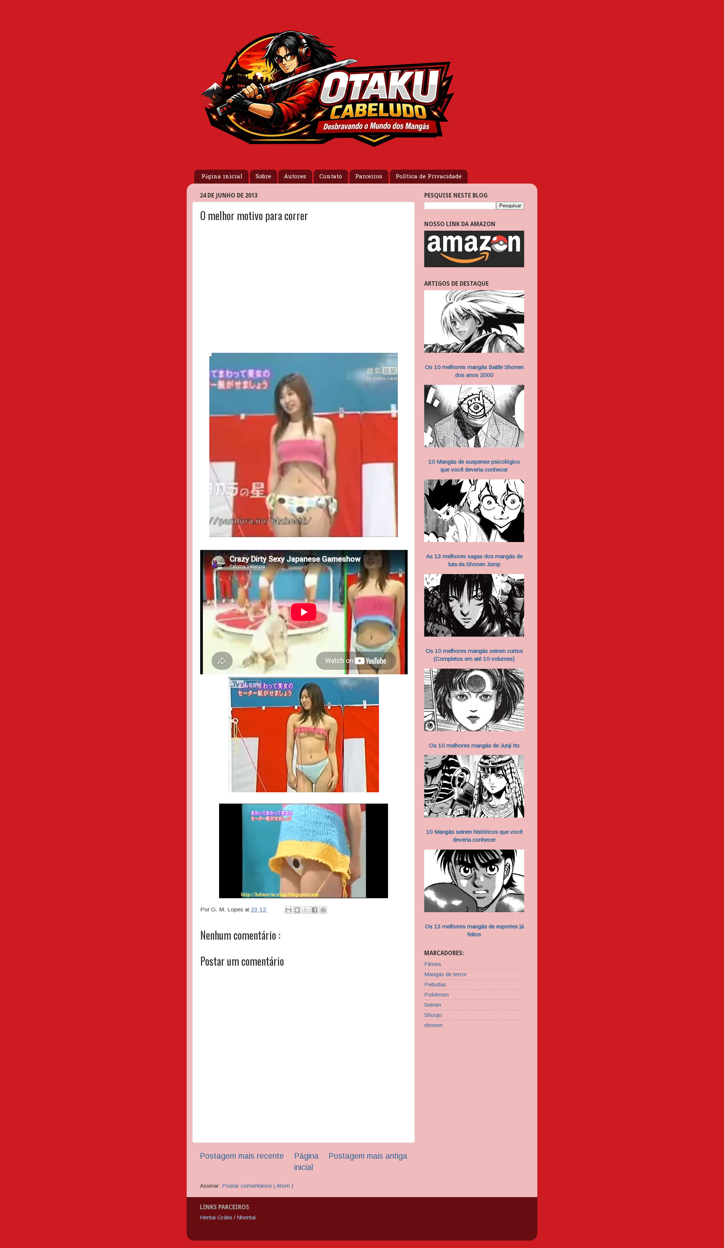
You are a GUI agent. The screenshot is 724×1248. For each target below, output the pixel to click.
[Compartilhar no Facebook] (314, 910)
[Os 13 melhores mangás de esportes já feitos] (474, 910)
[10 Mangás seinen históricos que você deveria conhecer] (474, 815)
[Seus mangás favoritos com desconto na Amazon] (474, 265)
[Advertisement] (303, 293)
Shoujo (433, 1015)
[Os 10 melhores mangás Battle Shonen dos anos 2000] (474, 351)
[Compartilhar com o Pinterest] (323, 910)
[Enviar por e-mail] (288, 910)
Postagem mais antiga (367, 1156)
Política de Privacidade (429, 177)
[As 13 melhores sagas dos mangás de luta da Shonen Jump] (474, 540)
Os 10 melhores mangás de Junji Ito (474, 745)
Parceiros (368, 177)
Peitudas (435, 984)
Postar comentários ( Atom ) (257, 1185)
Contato (330, 177)
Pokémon (436, 994)
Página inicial (221, 177)
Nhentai (246, 1217)
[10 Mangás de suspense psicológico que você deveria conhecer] (474, 445)
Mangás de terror (445, 974)
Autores (295, 177)
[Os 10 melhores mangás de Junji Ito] (474, 729)
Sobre (263, 177)
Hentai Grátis (216, 1217)
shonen (433, 1025)
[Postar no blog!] (297, 910)
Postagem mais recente (242, 1156)
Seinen (432, 1004)
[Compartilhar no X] (306, 910)
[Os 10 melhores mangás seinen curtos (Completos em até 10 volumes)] (474, 634)
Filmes (432, 964)
